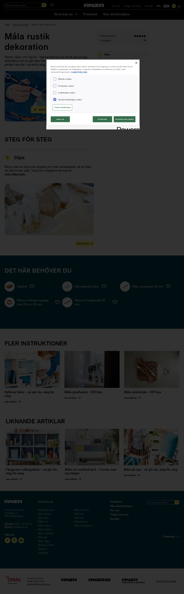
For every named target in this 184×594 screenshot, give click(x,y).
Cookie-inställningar (62, 107)
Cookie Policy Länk (79, 72)
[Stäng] (136, 63)
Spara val (60, 119)
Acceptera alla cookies (124, 119)
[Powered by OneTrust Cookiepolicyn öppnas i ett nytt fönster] (127, 127)
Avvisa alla (102, 119)
